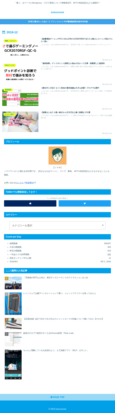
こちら (21, 183)
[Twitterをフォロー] (85, 203)
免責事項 (30, 183)
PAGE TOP (58, 397)
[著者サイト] (30, 203)
